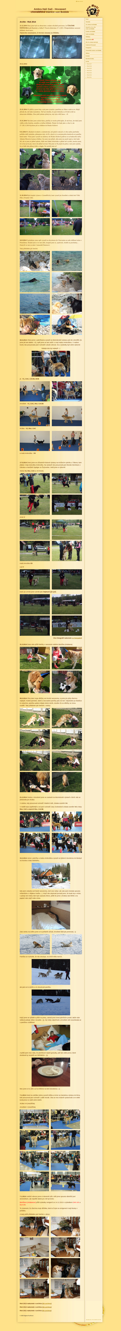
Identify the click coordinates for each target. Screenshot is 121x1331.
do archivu (47, 1307)
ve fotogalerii (77, 638)
